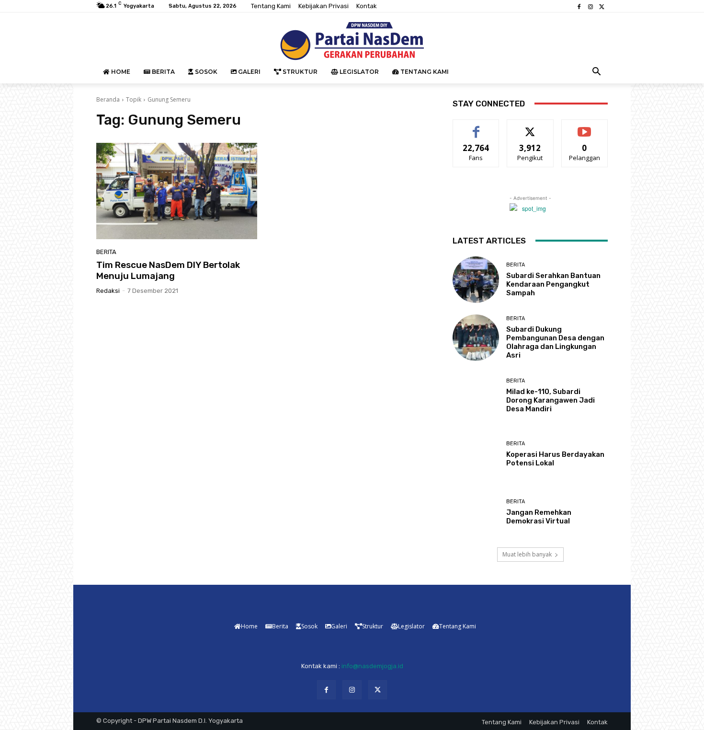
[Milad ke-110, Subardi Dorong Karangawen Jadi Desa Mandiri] (476, 395)
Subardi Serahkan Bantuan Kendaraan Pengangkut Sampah (553, 284)
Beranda (108, 99)
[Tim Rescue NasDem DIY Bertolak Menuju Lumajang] (176, 191)
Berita (106, 252)
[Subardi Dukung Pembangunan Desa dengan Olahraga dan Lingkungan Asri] (476, 337)
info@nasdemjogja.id (372, 666)
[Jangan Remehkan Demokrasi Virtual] (476, 512)
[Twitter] (602, 6)
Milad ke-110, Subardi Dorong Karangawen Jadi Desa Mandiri (550, 400)
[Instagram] (590, 6)
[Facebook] (579, 6)
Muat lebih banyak (527, 554)
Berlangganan (585, 126)
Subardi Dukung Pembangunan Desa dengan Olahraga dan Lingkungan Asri (555, 342)
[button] (596, 71)
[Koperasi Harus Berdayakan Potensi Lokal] (476, 453)
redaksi (108, 290)
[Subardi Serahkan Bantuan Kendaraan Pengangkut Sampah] (476, 279)
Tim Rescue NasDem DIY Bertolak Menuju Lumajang (168, 270)
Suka (476, 126)
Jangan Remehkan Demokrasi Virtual (538, 516)
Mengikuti (530, 126)
